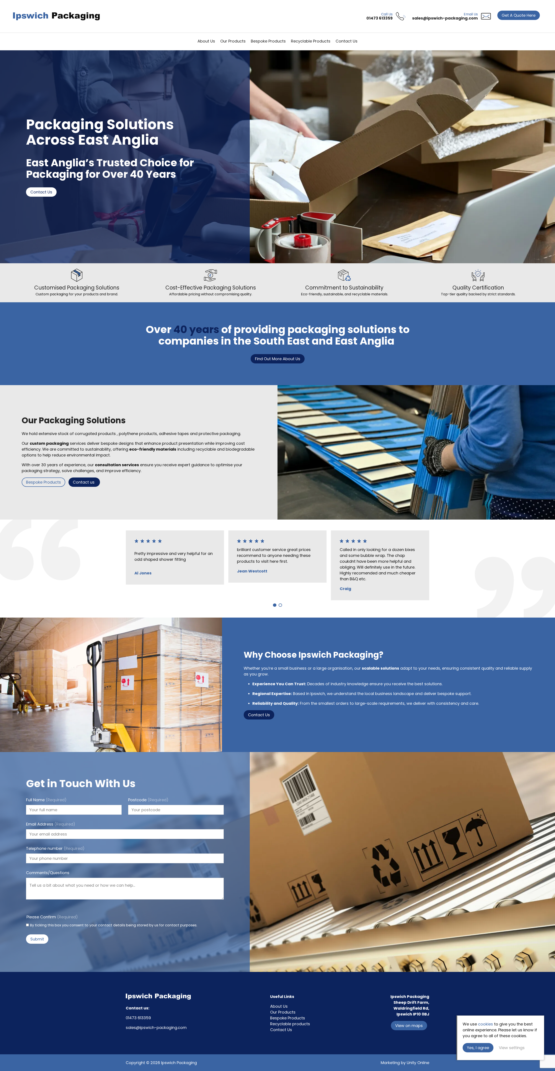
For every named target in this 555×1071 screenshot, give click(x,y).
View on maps (409, 1025)
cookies (485, 1024)
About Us (206, 41)
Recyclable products (290, 1024)
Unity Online (418, 1062)
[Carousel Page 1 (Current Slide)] (274, 605)
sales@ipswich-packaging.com (156, 1027)
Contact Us (346, 41)
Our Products (233, 41)
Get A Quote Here (518, 15)
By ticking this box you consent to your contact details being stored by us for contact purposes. (113, 925)
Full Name (46, 800)
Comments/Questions (47, 872)
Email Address (50, 824)
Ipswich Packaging (56, 16)
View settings (512, 1047)
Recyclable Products (310, 41)
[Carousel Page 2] (280, 605)
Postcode (148, 800)
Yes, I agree (478, 1047)
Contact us (84, 482)
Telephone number (55, 848)
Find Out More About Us (277, 358)
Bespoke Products (268, 41)
